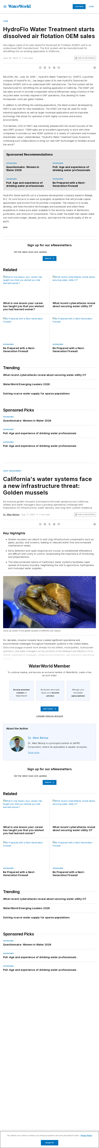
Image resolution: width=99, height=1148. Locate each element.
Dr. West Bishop (11, 514)
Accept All (49, 1143)
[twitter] (49, 67)
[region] (49, 1139)
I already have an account (49, 716)
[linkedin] (45, 67)
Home (5, 21)
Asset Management (12, 471)
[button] (5, 7)
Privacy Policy (86, 1136)
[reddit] (54, 67)
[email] (58, 67)
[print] (94, 67)
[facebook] (40, 67)
